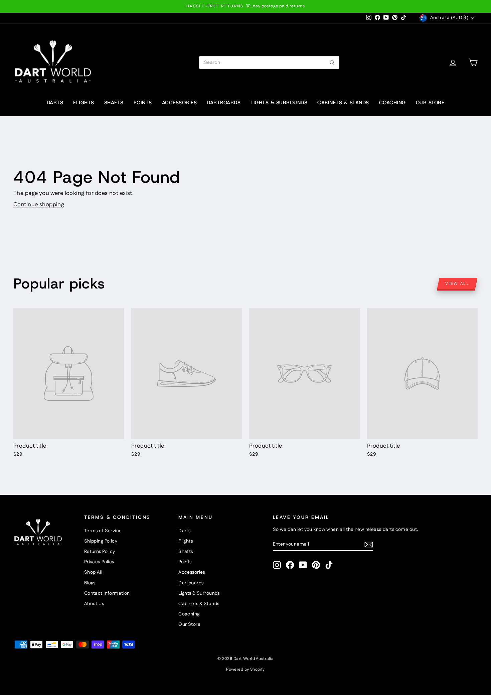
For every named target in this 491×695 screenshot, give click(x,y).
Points (143, 102)
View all (457, 283)
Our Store (430, 102)
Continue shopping (38, 205)
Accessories (179, 102)
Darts (55, 102)
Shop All (93, 572)
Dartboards (223, 102)
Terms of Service (103, 531)
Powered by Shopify (245, 669)
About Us (94, 603)
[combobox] (269, 62)
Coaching (392, 102)
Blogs (90, 583)
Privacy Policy (99, 562)
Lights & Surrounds (279, 102)
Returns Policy (99, 551)
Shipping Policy (100, 541)
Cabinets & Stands (343, 102)
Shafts (114, 102)
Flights (83, 102)
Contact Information (107, 593)
